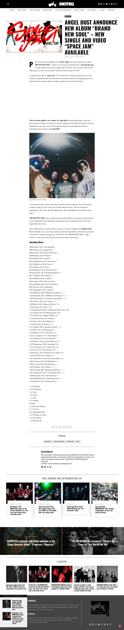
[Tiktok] (109, 4)
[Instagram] (104, 4)
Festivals (111, 10)
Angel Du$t (50, 62)
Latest (12, 10)
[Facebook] (99, 4)
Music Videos (79, 10)
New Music (22, 10)
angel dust (48, 441)
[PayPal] (114, 4)
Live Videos (91, 10)
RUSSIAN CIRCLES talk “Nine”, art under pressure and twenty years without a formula (107, 587)
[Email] (116, 4)
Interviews (47, 10)
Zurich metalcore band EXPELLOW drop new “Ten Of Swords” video (75, 508)
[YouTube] (106, 4)
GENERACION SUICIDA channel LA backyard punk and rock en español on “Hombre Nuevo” (62, 587)
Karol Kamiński (47, 451)
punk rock (70, 441)
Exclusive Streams (63, 10)
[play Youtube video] (34, 36)
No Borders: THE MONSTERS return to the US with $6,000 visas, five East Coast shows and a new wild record (17, 618)
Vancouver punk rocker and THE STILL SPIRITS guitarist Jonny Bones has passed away (17, 605)
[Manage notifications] (119, 626)
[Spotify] (112, 4)
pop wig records (59, 441)
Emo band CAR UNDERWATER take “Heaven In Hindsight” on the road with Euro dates (104, 509)
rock (77, 441)
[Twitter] (101, 4)
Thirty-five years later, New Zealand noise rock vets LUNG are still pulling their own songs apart (47, 509)
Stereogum (83, 78)
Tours (101, 10)
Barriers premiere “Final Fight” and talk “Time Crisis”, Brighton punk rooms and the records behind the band (84, 588)
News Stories (34, 10)
